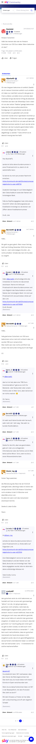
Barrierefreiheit (22, 729)
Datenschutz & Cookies (22, 733)
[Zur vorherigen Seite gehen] (16, 721)
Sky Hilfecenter (12, 729)
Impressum (27, 736)
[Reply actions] (32, 156)
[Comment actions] (34, 84)
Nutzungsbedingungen (8, 733)
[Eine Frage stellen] (31, 739)
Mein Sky (4, 729)
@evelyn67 (6, 671)
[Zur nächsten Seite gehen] (23, 721)
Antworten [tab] (6, 74)
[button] (4, 221)
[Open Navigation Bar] (2, 2)
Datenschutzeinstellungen (9, 736)
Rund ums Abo (7, 24)
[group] (3, 53)
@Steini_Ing (8, 535)
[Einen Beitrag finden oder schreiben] (31, 10)
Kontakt (20, 736)
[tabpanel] (18, 399)
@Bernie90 (10, 279)
